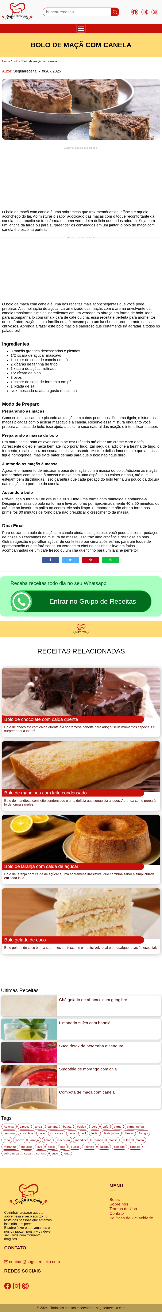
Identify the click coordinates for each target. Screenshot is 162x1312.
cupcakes (56, 1133)
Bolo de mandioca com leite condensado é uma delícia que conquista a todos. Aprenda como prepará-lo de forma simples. (80, 802)
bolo (94, 1126)
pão (62, 1146)
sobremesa (11, 1153)
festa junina (111, 1133)
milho (126, 1140)
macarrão (63, 1140)
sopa (27, 1153)
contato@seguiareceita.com (34, 1261)
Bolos (114, 1199)
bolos (16, 61)
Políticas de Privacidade (131, 1218)
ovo (39, 1146)
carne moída (135, 1126)
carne (118, 1126)
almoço (25, 1126)
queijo (75, 1146)
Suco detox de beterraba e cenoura (91, 1046)
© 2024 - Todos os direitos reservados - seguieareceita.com (81, 1308)
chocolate (26, 1133)
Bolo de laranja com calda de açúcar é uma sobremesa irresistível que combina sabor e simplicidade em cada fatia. (79, 876)
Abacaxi (9, 1126)
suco (55, 1153)
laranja (34, 1140)
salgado (119, 1146)
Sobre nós (118, 1204)
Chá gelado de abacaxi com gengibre (93, 1000)
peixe (51, 1146)
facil (83, 1133)
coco (42, 1133)
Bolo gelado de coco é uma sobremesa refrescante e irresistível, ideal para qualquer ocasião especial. (80, 947)
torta (66, 1153)
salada (104, 1146)
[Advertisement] (81, 178)
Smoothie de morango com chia (88, 1069)
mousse (26, 1146)
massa (113, 1140)
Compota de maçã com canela (87, 1092)
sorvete (41, 1153)
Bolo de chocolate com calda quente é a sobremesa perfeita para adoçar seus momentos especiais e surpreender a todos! (79, 729)
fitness (129, 1133)
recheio (89, 1146)
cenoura (9, 1133)
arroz (38, 1126)
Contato (116, 1213)
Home (6, 61)
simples (135, 1146)
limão (47, 1140)
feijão (95, 1133)
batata (67, 1126)
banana (52, 1126)
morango (10, 1146)
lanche (19, 1140)
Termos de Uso (123, 1209)
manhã (98, 1140)
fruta (7, 1140)
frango (143, 1133)
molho (140, 1140)
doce (72, 1133)
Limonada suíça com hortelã (85, 1023)
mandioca (81, 1140)
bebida (81, 1126)
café (105, 1126)
